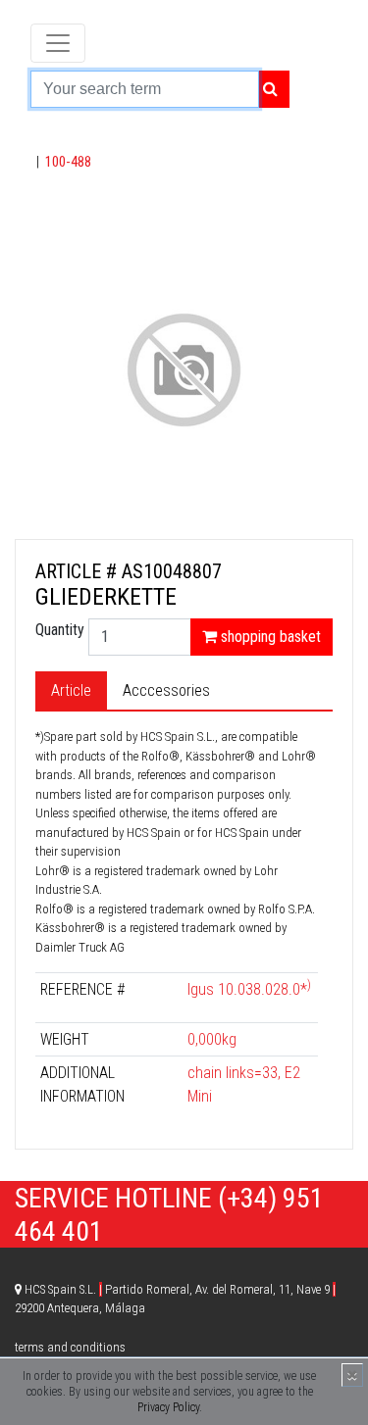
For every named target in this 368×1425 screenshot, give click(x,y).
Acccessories (166, 690)
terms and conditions (70, 1347)
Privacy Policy (168, 1407)
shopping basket (269, 636)
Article (71, 690)
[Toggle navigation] (57, 43)
